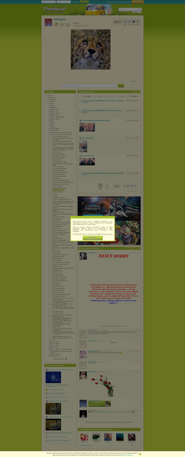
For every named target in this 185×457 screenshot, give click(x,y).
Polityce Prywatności (127, 455)
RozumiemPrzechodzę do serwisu (93, 238)
